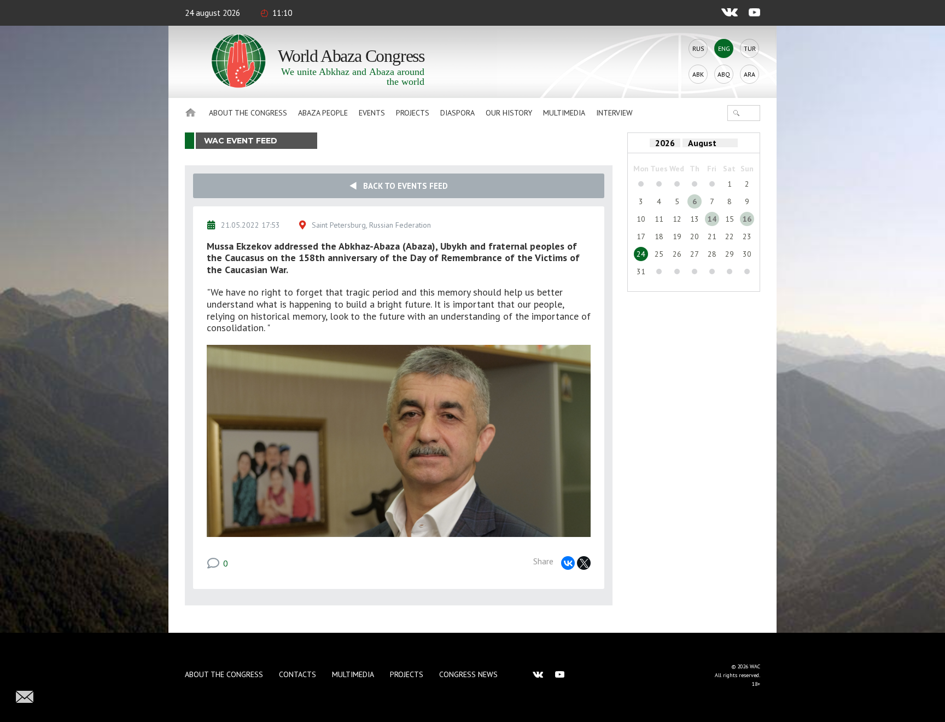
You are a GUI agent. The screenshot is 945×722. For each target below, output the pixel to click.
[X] (584, 563)
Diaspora (457, 113)
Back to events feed (402, 186)
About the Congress (248, 113)
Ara (749, 74)
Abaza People (323, 113)
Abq (724, 74)
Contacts (297, 674)
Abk (698, 74)
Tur (750, 48)
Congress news (468, 674)
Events (372, 113)
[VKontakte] (568, 563)
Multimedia (564, 113)
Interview (614, 113)
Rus (698, 48)
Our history (509, 113)
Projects (412, 113)
